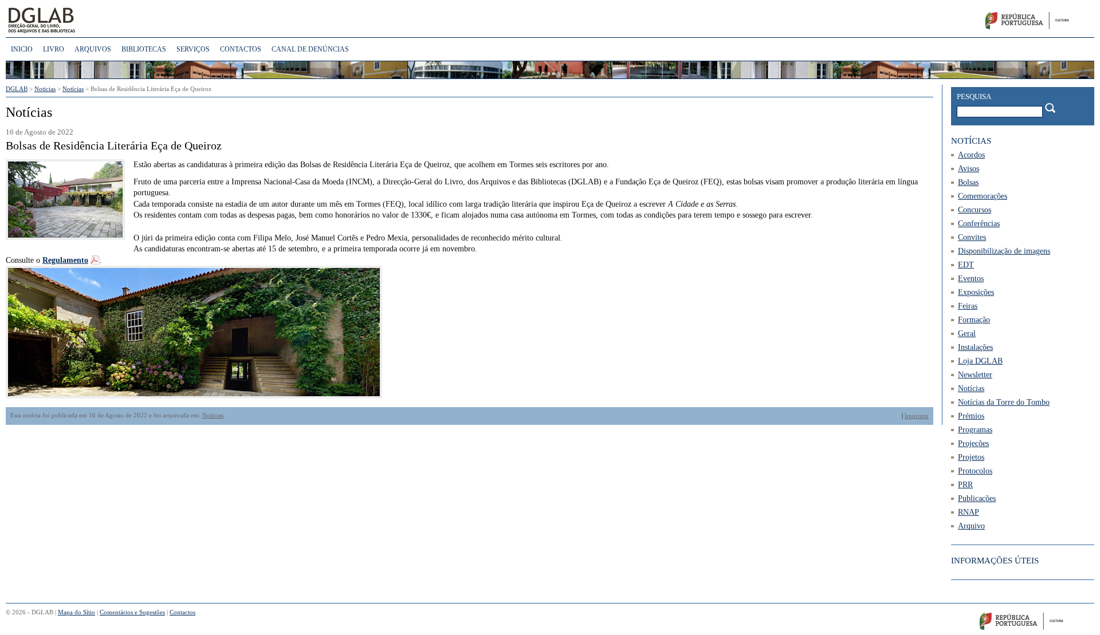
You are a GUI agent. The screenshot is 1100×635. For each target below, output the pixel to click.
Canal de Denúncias (310, 49)
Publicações (977, 498)
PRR (965, 484)
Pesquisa (974, 96)
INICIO (22, 49)
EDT (966, 265)
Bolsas (968, 182)
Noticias (45, 88)
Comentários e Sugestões (132, 612)
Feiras (967, 306)
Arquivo (971, 526)
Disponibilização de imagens (1004, 251)
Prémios (971, 416)
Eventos (971, 278)
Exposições (976, 292)
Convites (972, 237)
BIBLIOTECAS (143, 49)
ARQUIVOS (92, 49)
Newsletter (975, 374)
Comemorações (982, 196)
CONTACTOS (240, 49)
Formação (974, 319)
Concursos (974, 210)
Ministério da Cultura (1041, 22)
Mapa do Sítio (76, 612)
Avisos (968, 168)
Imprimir (917, 415)
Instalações (975, 347)
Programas (975, 429)
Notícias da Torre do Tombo (1004, 402)
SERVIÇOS (193, 49)
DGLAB (80, 20)
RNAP (968, 512)
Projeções (973, 443)
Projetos (971, 457)
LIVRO (53, 49)
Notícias (212, 415)
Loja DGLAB (980, 361)
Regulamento (65, 260)
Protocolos (975, 471)
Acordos (971, 155)
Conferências (979, 223)
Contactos (182, 612)
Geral (967, 333)
